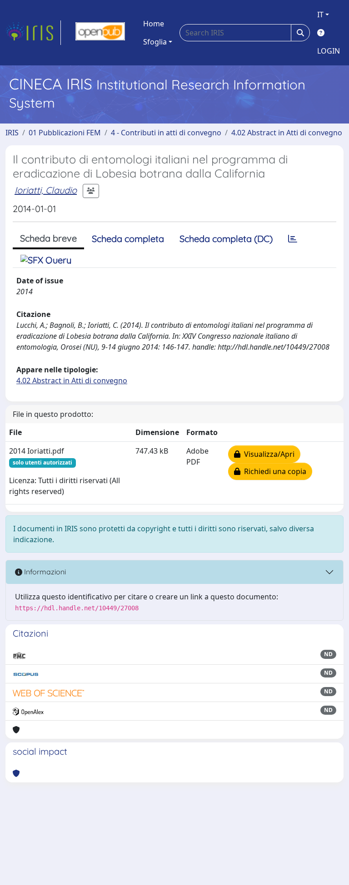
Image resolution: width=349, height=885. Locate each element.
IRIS (12, 133)
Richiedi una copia (273, 471)
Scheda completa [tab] (128, 238)
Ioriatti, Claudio (46, 190)
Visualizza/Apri (267, 454)
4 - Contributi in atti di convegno (166, 133)
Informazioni (44, 571)
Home (153, 24)
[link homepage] (33, 32)
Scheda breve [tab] (48, 238)
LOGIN (328, 51)
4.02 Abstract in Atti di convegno (286, 133)
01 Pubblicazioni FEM (65, 133)
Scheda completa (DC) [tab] (226, 238)
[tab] (292, 238)
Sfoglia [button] (155, 42)
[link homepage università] (100, 32)
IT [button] (320, 15)
